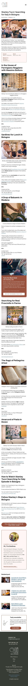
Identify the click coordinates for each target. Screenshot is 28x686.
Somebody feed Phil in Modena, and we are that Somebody (18, 579)
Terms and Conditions (13, 675)
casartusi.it (4, 415)
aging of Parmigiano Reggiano (17, 109)
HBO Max (13, 493)
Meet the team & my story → (10, 566)
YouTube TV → (6, 60)
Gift (14, 661)
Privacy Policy (13, 676)
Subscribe (15, 628)
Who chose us (14, 656)
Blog (14, 659)
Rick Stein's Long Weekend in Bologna (18, 604)
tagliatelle (3, 406)
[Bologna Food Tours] (4, 5)
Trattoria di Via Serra (6, 115)
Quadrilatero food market (17, 169)
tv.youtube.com (5, 493)
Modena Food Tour (12, 509)
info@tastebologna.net (14, 639)
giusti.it (3, 255)
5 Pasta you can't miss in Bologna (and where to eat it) (18, 592)
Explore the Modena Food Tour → (14, 294)
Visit (14, 17)
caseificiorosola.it (5, 131)
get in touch (6, 513)
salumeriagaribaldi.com (7, 356)
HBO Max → (5, 59)
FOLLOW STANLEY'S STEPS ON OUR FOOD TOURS (14, 524)
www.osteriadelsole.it (6, 194)
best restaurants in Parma (16, 344)
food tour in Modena (9, 121)
